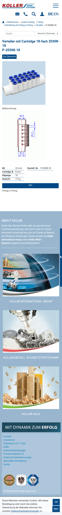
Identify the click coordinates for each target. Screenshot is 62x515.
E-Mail (18, 15)
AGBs (6, 447)
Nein (56, 508)
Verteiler (39, 25)
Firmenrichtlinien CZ (13, 453)
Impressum (9, 440)
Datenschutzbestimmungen (25, 511)
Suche (6, 464)
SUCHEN (34, 15)
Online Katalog (28, 22)
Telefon (26, 15)
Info (30, 185)
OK (56, 502)
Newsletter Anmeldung (14, 460)
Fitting (40, 22)
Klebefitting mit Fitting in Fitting (19, 25)
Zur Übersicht (9, 56)
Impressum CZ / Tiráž (14, 443)
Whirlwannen (13, 22)
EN (56, 14)
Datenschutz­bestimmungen (17, 457)
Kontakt (7, 436)
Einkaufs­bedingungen (14, 450)
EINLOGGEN (42, 15)
